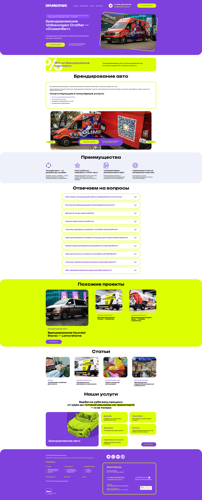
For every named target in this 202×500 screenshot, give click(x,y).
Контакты (99, 5)
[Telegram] (108, 457)
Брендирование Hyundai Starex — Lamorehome (67, 334)
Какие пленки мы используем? (112, 383)
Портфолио (84, 5)
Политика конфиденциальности (57, 481)
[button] (50, 142)
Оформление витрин (59, 99)
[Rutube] (118, 457)
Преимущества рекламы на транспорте (87, 383)
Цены (92, 5)
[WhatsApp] (113, 457)
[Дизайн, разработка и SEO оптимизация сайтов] (51, 491)
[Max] (123, 457)
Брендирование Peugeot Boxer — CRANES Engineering (141, 319)
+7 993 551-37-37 (76, 45)
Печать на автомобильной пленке (63, 97)
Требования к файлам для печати (57, 383)
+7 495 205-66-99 (122, 4)
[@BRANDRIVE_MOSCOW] (111, 6)
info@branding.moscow (122, 6)
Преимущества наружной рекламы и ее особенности (144, 384)
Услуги (75, 5)
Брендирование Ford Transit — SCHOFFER (106, 318)
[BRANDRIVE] (56, 6)
